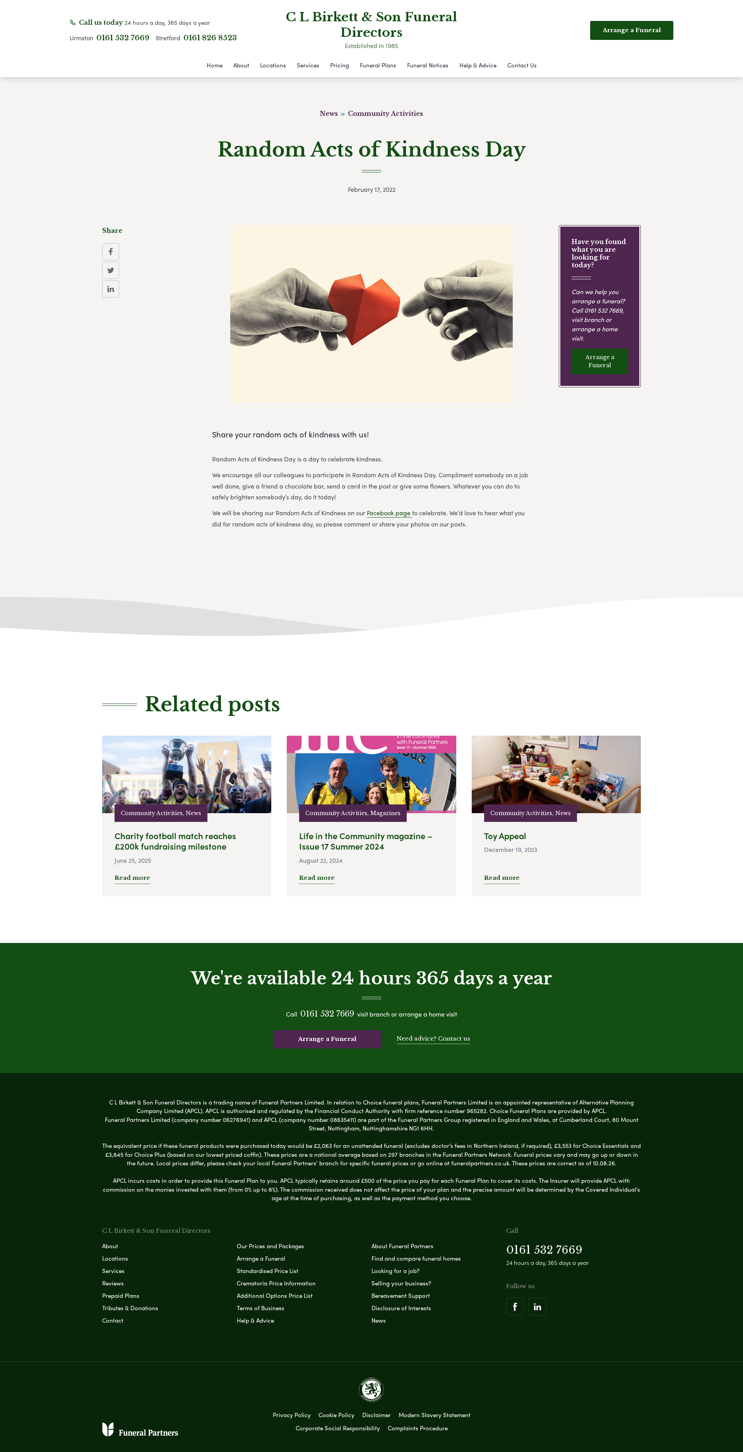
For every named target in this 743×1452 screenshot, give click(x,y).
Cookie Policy (336, 1415)
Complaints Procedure (418, 1428)
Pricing (339, 65)
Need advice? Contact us (433, 1038)
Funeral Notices (428, 65)
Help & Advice (477, 65)
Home (215, 65)
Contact (112, 1320)
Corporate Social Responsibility (338, 1428)
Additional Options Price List (275, 1295)
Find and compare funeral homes (416, 1258)
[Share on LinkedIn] (110, 289)
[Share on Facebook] (110, 251)
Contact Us (522, 65)
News (379, 1320)
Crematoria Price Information (276, 1283)
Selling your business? (401, 1283)
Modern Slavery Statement (435, 1415)
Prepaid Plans (120, 1295)
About (241, 65)
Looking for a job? (395, 1270)
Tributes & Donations (130, 1308)
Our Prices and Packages (270, 1246)
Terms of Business (260, 1308)
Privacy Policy (292, 1415)
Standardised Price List (267, 1270)
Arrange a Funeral (599, 361)
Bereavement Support (401, 1295)
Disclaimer (376, 1415)
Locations (273, 65)
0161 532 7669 (122, 38)
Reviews (113, 1283)
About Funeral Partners (402, 1246)
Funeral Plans (378, 65)
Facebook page (389, 512)
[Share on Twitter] (110, 270)
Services (308, 65)
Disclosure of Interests (401, 1308)
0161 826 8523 (210, 38)
